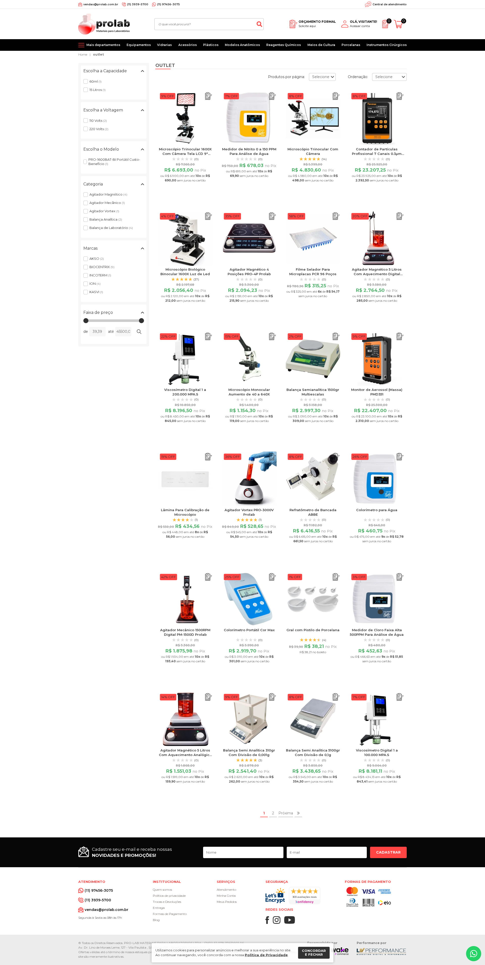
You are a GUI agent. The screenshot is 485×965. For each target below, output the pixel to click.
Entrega (159, 908)
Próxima (285, 813)
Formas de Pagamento (170, 914)
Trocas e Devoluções (167, 902)
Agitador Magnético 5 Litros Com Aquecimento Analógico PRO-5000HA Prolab (185, 754)
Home (82, 54)
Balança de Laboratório (111, 228)
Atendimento (226, 889)
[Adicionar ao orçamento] (208, 96)
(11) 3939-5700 (137, 4)
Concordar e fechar (314, 953)
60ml (95, 81)
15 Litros (97, 90)
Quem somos (162, 889)
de (85, 331)
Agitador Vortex (104, 211)
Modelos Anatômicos (242, 45)
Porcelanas (351, 45)
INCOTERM (100, 275)
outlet (98, 54)
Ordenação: (358, 77)
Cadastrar (388, 852)
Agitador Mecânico (107, 203)
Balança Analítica (105, 219)
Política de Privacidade (266, 955)
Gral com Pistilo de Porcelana (313, 630)
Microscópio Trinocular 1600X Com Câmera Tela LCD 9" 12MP (185, 153)
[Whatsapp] (473, 953)
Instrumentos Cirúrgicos (387, 45)
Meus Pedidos (227, 902)
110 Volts (98, 121)
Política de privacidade (169, 896)
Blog (156, 920)
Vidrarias (164, 45)
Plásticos (211, 45)
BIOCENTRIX (101, 267)
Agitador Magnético (108, 194)
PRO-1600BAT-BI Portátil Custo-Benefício (114, 161)
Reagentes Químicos (283, 45)
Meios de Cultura (321, 45)
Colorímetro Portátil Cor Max (249, 630)
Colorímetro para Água (376, 510)
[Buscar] (259, 24)
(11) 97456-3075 (168, 4)
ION (95, 283)
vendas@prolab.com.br (100, 4)
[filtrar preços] (139, 331)
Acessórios (187, 45)
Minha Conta (226, 896)
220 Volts (98, 129)
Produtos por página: (286, 77)
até (111, 331)
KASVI (96, 292)
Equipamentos (139, 45)
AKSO (96, 258)
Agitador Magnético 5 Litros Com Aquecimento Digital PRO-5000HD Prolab (377, 273)
